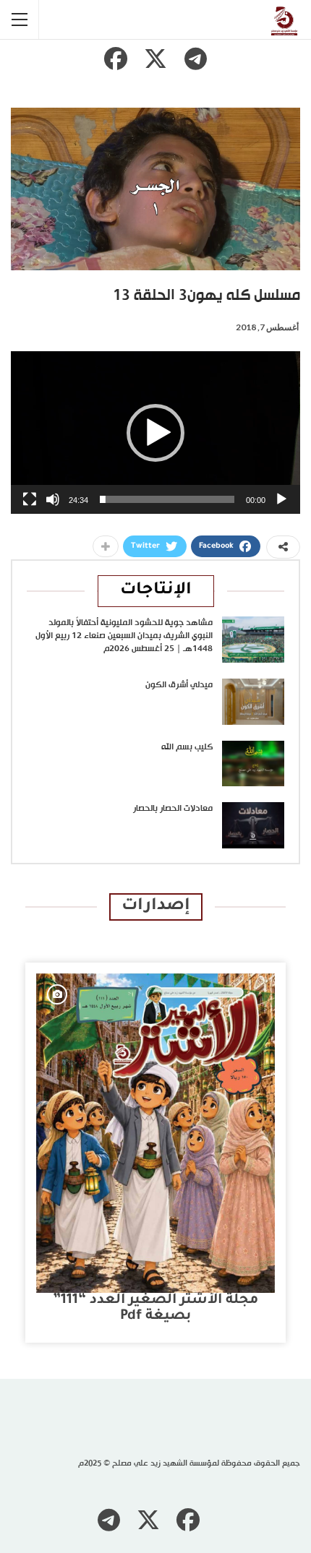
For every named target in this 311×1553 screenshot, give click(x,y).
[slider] (167, 499)
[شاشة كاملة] (29, 499)
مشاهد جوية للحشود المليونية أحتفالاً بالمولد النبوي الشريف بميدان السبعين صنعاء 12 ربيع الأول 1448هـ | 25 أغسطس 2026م (124, 636)
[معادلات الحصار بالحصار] (253, 825)
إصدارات (156, 907)
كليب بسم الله (187, 747)
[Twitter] (155, 58)
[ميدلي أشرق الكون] (253, 702)
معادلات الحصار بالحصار (173, 809)
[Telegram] (195, 58)
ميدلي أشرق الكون (179, 685)
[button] (155, 433)
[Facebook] (115, 58)
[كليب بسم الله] (253, 764)
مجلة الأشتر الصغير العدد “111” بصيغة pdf (155, 1308)
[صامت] (53, 499)
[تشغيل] (281, 499)
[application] (155, 432)
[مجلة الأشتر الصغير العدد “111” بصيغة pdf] (155, 1133)
